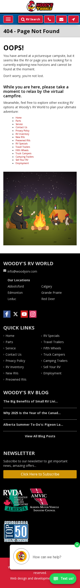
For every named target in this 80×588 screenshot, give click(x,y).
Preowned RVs (23, 140)
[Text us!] (63, 579)
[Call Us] (49, 19)
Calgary (46, 286)
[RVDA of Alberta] (16, 500)
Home (19, 117)
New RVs (20, 137)
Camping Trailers (25, 156)
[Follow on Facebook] (6, 314)
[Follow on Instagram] (32, 314)
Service (19, 124)
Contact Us (21, 127)
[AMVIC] (45, 500)
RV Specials (22, 143)
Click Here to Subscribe (40, 474)
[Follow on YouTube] (24, 314)
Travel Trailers (23, 146)
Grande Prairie (51, 292)
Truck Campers (23, 153)
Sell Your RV (22, 159)
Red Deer (48, 299)
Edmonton (15, 292)
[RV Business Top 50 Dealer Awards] (16, 531)
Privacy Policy (22, 130)
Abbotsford (16, 286)
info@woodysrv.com (22, 271)
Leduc (12, 299)
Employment (22, 163)
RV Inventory (22, 134)
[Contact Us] (73, 19)
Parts (18, 120)
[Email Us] (61, 19)
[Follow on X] (15, 314)
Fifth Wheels (22, 150)
